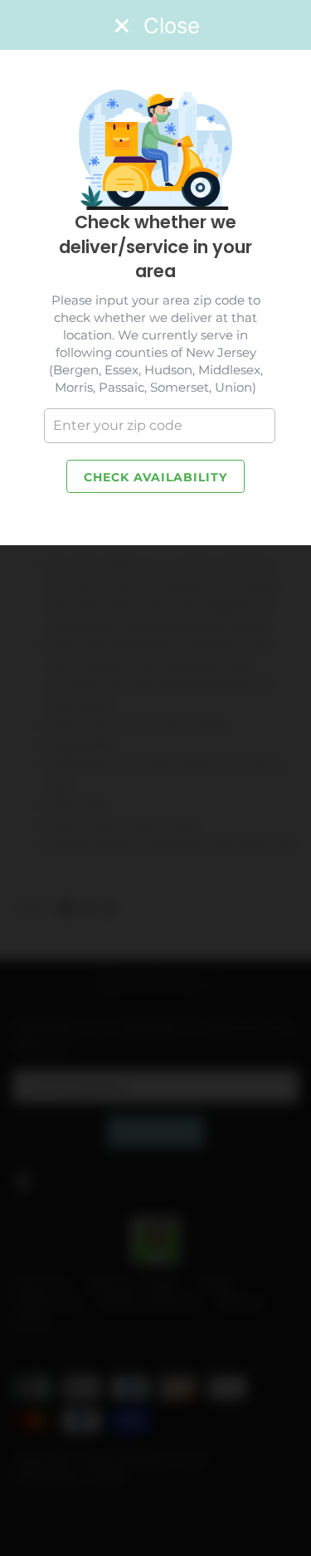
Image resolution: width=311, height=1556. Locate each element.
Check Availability (155, 477)
